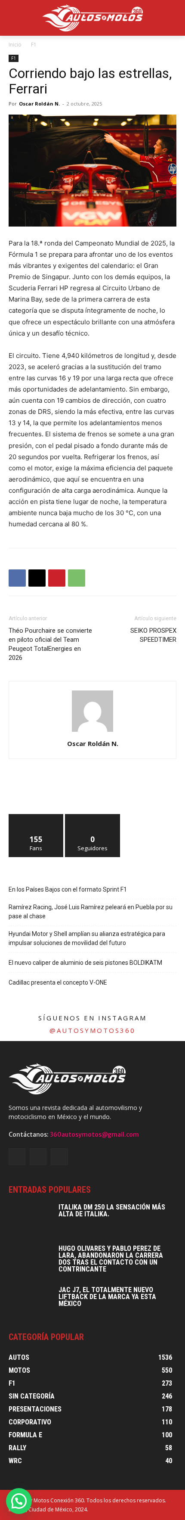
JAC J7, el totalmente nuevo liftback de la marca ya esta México (107, 1297)
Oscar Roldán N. (39, 103)
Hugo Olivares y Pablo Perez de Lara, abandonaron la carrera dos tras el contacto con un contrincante (111, 1258)
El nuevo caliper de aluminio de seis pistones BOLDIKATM (85, 962)
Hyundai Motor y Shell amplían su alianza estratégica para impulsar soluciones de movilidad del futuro (87, 938)
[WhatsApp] (76, 578)
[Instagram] (38, 1156)
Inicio (15, 44)
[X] (37, 578)
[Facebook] (17, 578)
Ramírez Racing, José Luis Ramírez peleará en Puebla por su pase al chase (91, 912)
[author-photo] (92, 731)
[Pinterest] (56, 578)
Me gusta (36, 817)
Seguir (92, 817)
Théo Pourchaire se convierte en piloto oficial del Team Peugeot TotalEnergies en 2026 (50, 644)
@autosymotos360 (92, 1030)
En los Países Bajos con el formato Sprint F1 (68, 889)
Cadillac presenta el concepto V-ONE (58, 982)
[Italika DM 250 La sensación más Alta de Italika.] (30, 1219)
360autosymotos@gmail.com (94, 1134)
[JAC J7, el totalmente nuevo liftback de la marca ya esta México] (30, 1302)
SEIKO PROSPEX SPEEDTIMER (153, 635)
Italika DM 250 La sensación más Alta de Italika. (112, 1210)
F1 (34, 44)
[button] (19, 1501)
